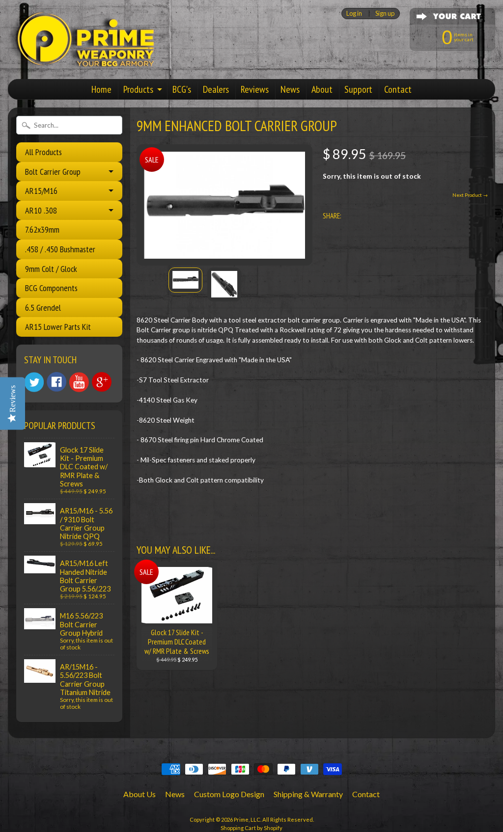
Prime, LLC (247, 819)
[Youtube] (79, 382)
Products (138, 89)
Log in (354, 13)
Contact (398, 89)
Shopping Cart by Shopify (251, 828)
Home (101, 89)
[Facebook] (56, 382)
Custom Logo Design (229, 794)
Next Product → (470, 195)
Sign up (384, 13)
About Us (139, 794)
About (322, 89)
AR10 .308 (41, 210)
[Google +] (102, 382)
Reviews (255, 89)
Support (358, 89)
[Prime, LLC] (81, 58)
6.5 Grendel (43, 307)
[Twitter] (34, 382)
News (290, 89)
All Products (43, 152)
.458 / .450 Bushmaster (60, 249)
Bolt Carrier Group (53, 171)
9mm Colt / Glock (51, 268)
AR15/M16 (41, 190)
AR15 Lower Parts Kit (58, 326)
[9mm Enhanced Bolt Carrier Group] (185, 280)
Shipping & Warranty (308, 794)
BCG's (181, 89)
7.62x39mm (42, 229)
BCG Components (51, 288)
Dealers (216, 89)
